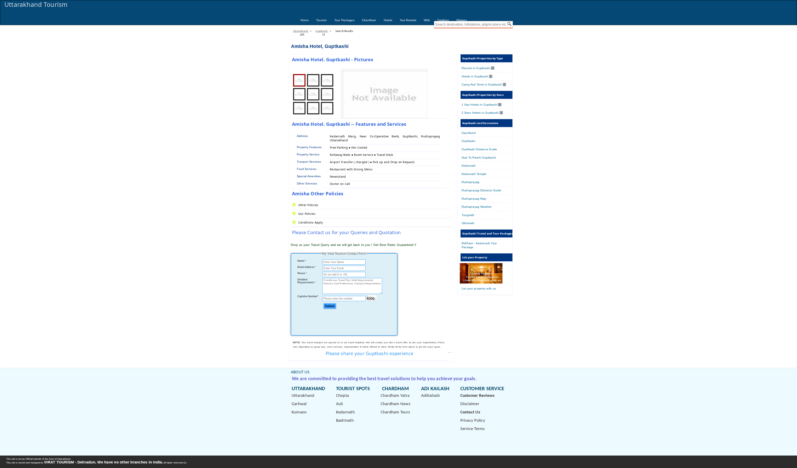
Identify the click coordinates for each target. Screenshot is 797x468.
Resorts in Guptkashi (478, 68)
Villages (461, 20)
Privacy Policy (472, 420)
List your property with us (479, 288)
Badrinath (345, 420)
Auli (339, 404)
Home (305, 20)
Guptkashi (321, 31)
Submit (329, 306)
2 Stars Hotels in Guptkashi (482, 112)
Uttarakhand (301, 31)
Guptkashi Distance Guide (479, 149)
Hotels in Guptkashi (477, 76)
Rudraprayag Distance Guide (481, 190)
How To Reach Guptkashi (479, 157)
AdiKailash (430, 395)
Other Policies (308, 205)
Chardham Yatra (395, 395)
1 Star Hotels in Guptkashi (481, 104)
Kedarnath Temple (474, 174)
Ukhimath (468, 223)
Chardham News (395, 404)
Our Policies (306, 214)
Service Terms (472, 429)
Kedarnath (469, 165)
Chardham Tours (395, 412)
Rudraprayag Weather (477, 206)
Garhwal (299, 404)
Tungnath (468, 215)
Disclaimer (469, 404)
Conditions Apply (310, 222)
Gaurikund (469, 132)
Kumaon (299, 412)
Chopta (342, 395)
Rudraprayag (470, 182)
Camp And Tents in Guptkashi (484, 84)
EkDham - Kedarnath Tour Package (479, 245)
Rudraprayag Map (474, 198)
